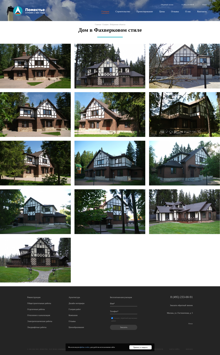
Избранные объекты (117, 24)
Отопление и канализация (38, 315)
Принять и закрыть (140, 347)
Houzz (204, 5)
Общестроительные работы (39, 303)
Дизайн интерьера (76, 303)
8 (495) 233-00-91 (188, 5)
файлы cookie (85, 347)
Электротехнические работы (39, 321)
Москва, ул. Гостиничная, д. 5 (180, 313)
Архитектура (74, 297)
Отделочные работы (36, 309)
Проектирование (144, 11)
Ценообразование (76, 327)
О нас (188, 11)
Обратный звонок (167, 5)
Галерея (105, 11)
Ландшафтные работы (36, 327)
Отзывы (175, 11)
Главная (98, 24)
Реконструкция (33, 297)
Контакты (202, 11)
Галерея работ (75, 309)
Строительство (122, 11)
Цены (162, 11)
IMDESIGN (189, 349)
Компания (73, 315)
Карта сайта (174, 349)
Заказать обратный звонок (181, 305)
